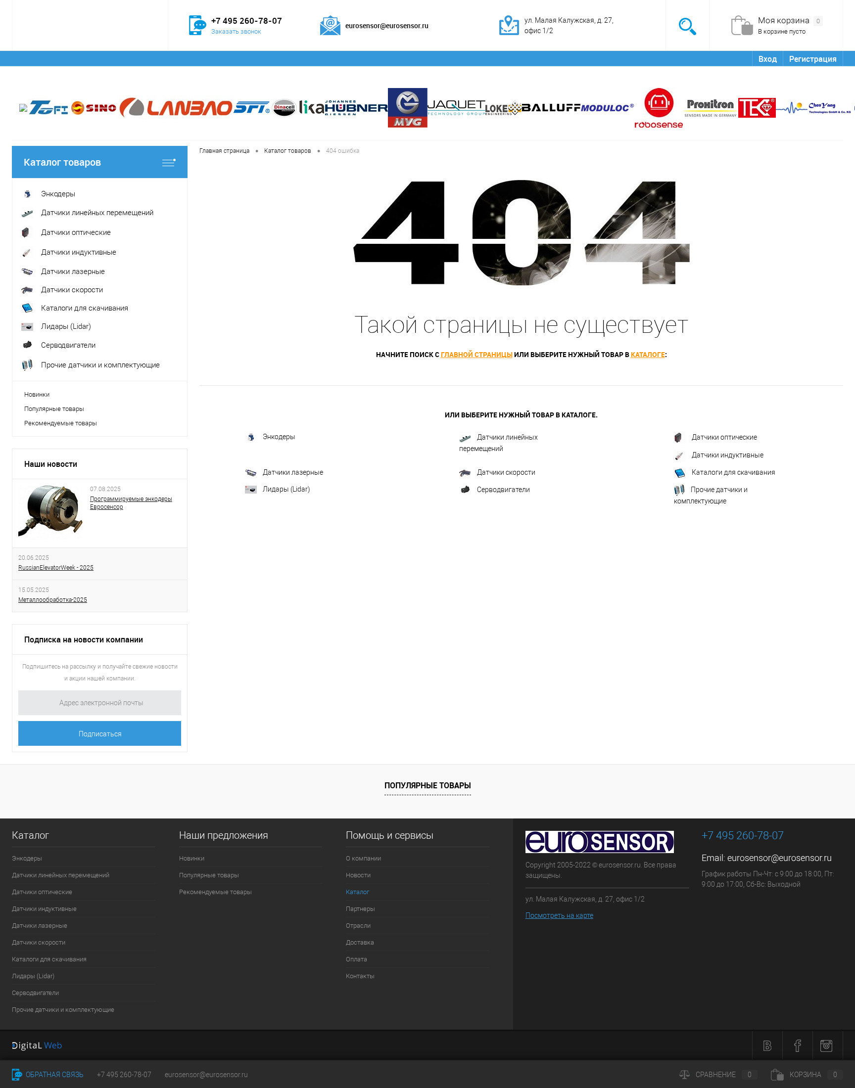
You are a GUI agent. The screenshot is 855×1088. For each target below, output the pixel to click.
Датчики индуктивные (727, 455)
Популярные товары (54, 408)
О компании (40, 58)
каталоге (648, 354)
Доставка (270, 58)
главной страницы (477, 354)
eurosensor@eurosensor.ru (779, 858)
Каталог (133, 58)
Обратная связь (54, 1075)
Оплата (314, 58)
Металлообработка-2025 (52, 599)
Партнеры (178, 58)
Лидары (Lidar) (286, 489)
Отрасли (224, 58)
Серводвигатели (503, 489)
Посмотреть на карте (559, 915)
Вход (768, 58)
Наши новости (50, 463)
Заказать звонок (236, 31)
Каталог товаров (62, 162)
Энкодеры (279, 437)
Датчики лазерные (293, 472)
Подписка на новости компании (83, 639)
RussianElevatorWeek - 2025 (56, 567)
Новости (90, 58)
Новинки (36, 394)
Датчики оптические (724, 437)
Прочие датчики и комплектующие (711, 494)
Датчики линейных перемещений (498, 443)
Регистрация (813, 58)
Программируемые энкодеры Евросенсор (131, 503)
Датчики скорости (506, 472)
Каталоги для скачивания (733, 472)
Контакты (358, 58)
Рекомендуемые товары (60, 423)
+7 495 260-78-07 (124, 1075)
